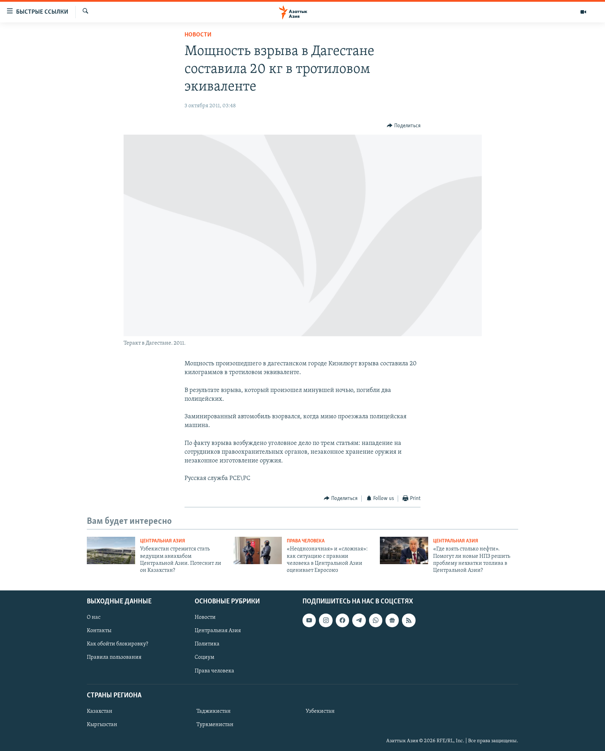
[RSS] (408, 620)
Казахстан (99, 711)
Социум (204, 657)
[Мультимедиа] (583, 12)
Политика (207, 644)
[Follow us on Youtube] (309, 620)
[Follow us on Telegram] (359, 620)
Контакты (99, 631)
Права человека (306, 541)
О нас (93, 617)
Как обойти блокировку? (117, 644)
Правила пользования (114, 657)
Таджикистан (213, 711)
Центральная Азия (162, 541)
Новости (198, 35)
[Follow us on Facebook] (342, 620)
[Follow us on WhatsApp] (375, 620)
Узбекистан (320, 711)
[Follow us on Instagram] (325, 620)
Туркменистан (215, 725)
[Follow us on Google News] (392, 620)
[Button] (403, 125)
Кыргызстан (102, 725)
